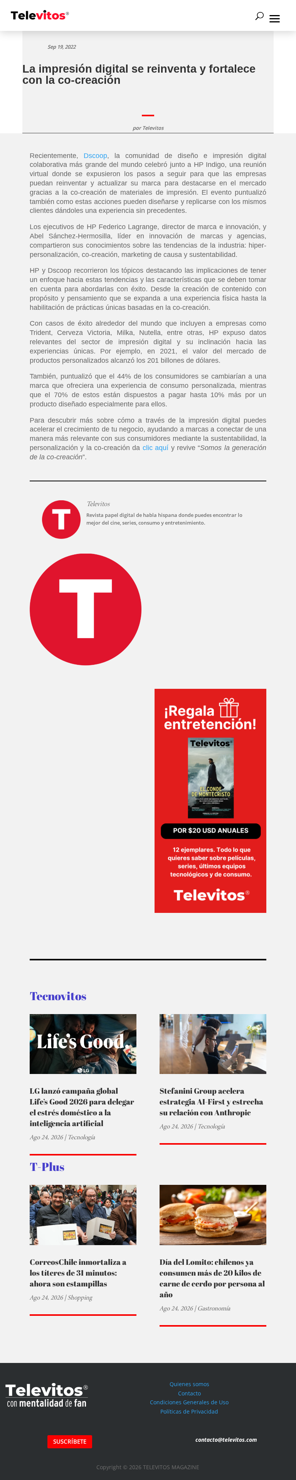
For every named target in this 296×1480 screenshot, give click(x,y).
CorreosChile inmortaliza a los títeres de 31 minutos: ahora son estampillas (78, 1273)
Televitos (152, 127)
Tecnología (81, 1137)
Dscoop (95, 156)
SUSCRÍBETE (69, 1441)
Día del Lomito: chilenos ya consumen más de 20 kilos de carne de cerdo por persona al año (212, 1278)
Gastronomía (213, 1308)
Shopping (79, 1297)
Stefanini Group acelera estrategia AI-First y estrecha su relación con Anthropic (211, 1102)
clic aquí (155, 448)
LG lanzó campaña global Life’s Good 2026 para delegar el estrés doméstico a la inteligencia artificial (82, 1107)
